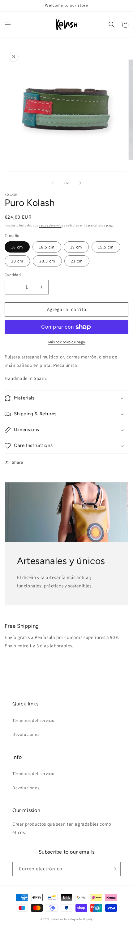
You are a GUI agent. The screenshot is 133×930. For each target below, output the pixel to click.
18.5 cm (47, 247)
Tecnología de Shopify (78, 919)
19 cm (76, 247)
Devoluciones (25, 734)
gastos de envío (50, 225)
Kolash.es (57, 919)
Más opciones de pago (66, 342)
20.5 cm (47, 261)
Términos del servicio (33, 720)
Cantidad (13, 274)
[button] (8, 24)
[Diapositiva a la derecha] (80, 183)
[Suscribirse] (113, 869)
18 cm (17, 247)
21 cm (77, 261)
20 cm (17, 261)
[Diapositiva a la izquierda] (53, 183)
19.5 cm (106, 247)
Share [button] (17, 462)
